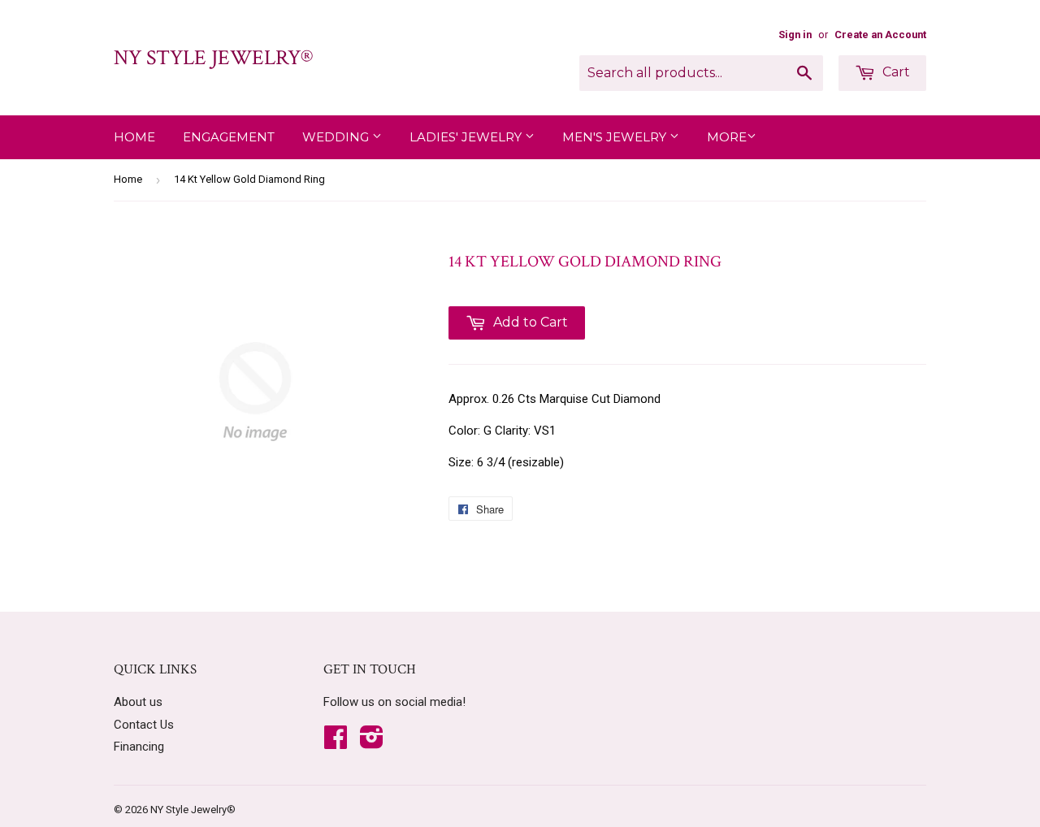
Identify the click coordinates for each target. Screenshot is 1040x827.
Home (134, 137)
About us (138, 702)
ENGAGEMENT (229, 137)
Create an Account (880, 34)
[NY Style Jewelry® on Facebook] (335, 742)
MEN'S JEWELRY (616, 137)
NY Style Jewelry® (213, 57)
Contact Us (144, 724)
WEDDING (337, 137)
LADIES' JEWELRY (467, 137)
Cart (894, 72)
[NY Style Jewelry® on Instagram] (371, 742)
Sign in (795, 34)
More (727, 137)
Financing (139, 746)
